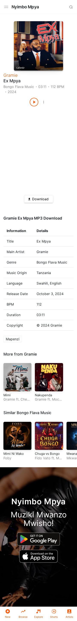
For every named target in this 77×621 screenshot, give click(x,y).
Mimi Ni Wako (13, 454)
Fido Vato (42, 458)
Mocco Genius (48, 401)
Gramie (10, 75)
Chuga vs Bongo (47, 454)
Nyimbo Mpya (25, 6)
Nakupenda (43, 395)
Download (40, 199)
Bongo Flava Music (18, 86)
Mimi (7, 395)
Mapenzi (12, 339)
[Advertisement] (38, 149)
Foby (7, 458)
